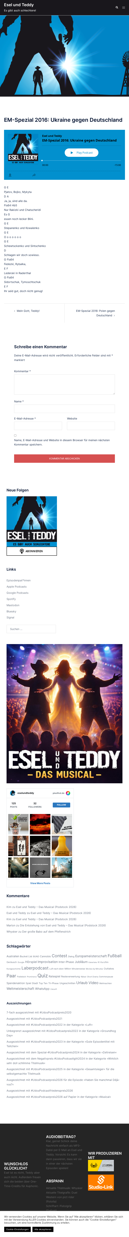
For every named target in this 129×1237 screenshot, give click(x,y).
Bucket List (26, 956)
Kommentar (22, 371)
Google (21, 962)
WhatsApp (42, 988)
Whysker (12, 931)
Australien (13, 956)
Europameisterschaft (91, 956)
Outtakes (109, 968)
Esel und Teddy (19, 4)
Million (67, 968)
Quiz (42, 976)
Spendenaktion (16, 983)
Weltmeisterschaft (20, 989)
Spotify (11, 599)
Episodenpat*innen (19, 580)
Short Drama (92, 977)
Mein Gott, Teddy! (28, 310)
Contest (59, 955)
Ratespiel (54, 976)
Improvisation (48, 962)
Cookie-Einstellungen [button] (17, 1229)
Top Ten (43, 983)
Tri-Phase (53, 983)
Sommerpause (106, 976)
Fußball (115, 955)
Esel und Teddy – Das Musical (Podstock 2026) (46, 907)
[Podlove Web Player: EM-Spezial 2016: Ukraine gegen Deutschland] (64, 155)
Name (19, 401)
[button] (116, 7)
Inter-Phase (66, 962)
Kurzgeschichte (14, 969)
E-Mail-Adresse (25, 418)
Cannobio (45, 956)
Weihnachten (105, 983)
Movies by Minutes (94, 969)
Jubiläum (81, 962)
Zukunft (53, 989)
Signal (10, 617)
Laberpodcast (35, 967)
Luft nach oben (56, 968)
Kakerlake (93, 962)
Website (72, 418)
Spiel (28, 983)
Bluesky (11, 611)
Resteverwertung (70, 976)
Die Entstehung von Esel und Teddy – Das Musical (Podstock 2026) (63, 925)
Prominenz (32, 977)
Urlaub (82, 983)
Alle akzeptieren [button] (42, 1229)
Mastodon (13, 605)
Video (93, 983)
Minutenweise (78, 968)
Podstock (21, 976)
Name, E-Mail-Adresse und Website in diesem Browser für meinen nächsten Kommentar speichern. (62, 442)
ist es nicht (17, 1172)
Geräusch (12, 962)
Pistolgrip (66, 1206)
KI (99, 962)
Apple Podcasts (17, 586)
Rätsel (83, 977)
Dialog (71, 956)
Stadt (35, 983)
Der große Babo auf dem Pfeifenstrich (46, 931)
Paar (11, 975)
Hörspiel (31, 962)
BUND (36, 956)
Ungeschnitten (67, 983)
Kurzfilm (104, 962)
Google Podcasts (17, 592)
